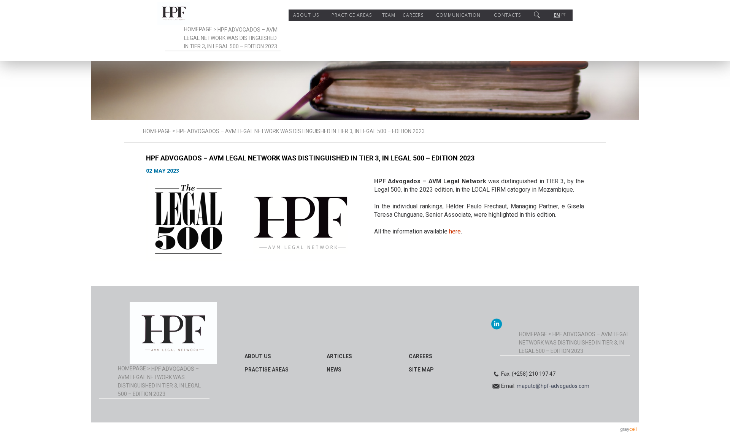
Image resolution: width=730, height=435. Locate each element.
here (455, 231)
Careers (413, 15)
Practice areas (352, 15)
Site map (421, 370)
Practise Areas (266, 370)
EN (557, 15)
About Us (306, 15)
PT (563, 15)
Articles (339, 356)
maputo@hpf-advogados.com (553, 386)
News (334, 370)
